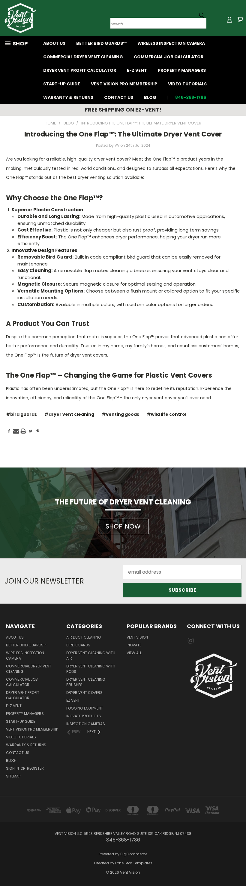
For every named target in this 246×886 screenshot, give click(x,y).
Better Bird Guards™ (101, 43)
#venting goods (120, 414)
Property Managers (182, 70)
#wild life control (166, 414)
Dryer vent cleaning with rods (90, 669)
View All (134, 652)
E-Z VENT (137, 70)
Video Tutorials (187, 84)
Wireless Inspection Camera (171, 43)
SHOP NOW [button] (123, 526)
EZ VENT (73, 700)
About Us (54, 43)
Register (35, 768)
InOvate (134, 645)
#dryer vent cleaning (69, 414)
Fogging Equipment (84, 708)
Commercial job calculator (168, 57)
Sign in (13, 768)
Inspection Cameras (85, 723)
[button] (213, 675)
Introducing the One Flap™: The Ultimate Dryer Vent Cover (123, 134)
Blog (150, 97)
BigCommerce (133, 854)
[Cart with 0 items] (240, 20)
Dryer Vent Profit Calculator (79, 70)
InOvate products (83, 716)
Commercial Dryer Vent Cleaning (83, 57)
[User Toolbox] (229, 20)
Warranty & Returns (68, 97)
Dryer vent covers (84, 692)
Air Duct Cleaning (83, 637)
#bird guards (21, 414)
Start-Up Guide (61, 84)
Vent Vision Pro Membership (124, 84)
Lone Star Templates (133, 863)
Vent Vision (137, 637)
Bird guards (78, 645)
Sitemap (13, 776)
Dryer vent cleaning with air (90, 655)
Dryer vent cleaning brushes (85, 682)
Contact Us (118, 97)
